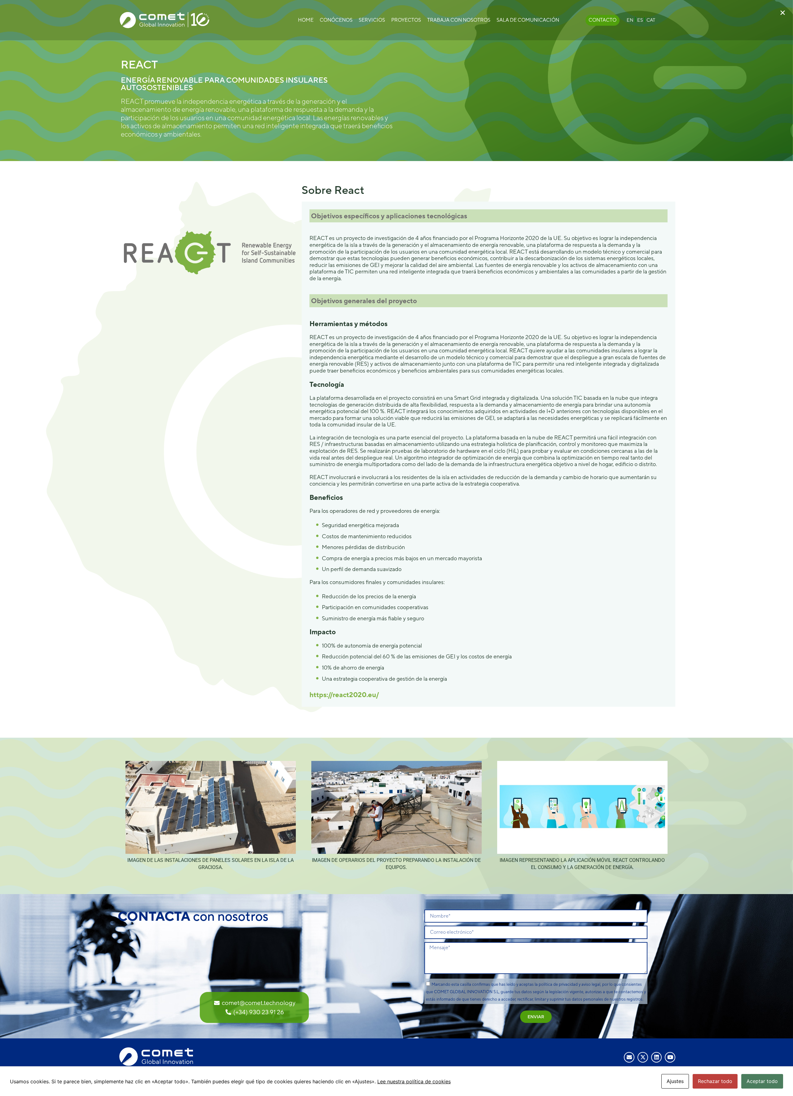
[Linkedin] (656, 1057)
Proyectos (406, 20)
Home (305, 20)
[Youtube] (670, 1057)
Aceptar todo (762, 1081)
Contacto (602, 20)
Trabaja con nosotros (458, 20)
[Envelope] (629, 1057)
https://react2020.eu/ (344, 695)
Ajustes (675, 1081)
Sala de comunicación (528, 20)
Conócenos (336, 20)
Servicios (372, 20)
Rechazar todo (715, 1081)
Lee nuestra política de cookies (414, 1081)
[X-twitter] (642, 1057)
